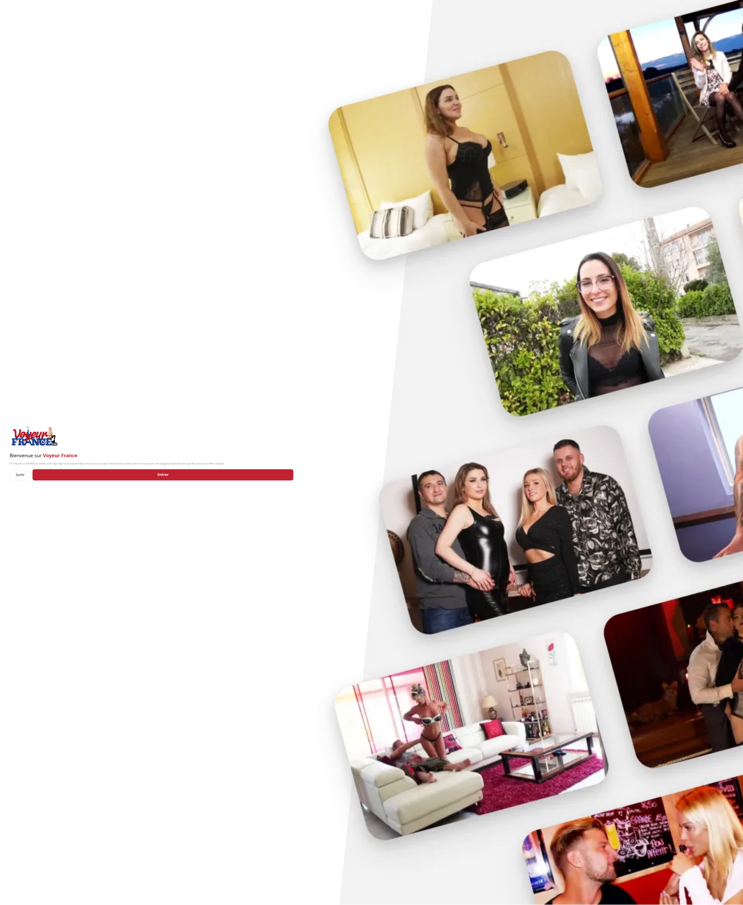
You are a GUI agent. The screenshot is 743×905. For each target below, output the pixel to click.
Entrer (163, 474)
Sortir (20, 474)
